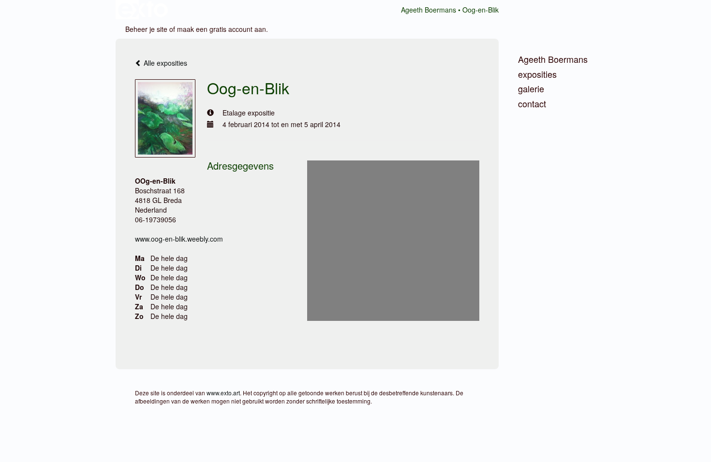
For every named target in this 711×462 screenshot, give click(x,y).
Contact (532, 104)
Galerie (531, 89)
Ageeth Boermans (428, 9)
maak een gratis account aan (221, 29)
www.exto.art (223, 393)
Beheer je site (146, 29)
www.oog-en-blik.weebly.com (179, 239)
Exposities (537, 74)
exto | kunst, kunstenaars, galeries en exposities (143, 9)
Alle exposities (164, 63)
